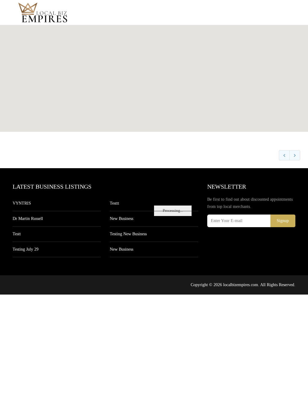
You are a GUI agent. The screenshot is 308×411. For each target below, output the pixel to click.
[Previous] (284, 155)
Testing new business (128, 234)
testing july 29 (25, 249)
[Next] (294, 155)
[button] (154, 75)
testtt (114, 203)
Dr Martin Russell (28, 218)
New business (121, 218)
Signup (283, 220)
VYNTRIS (22, 203)
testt (17, 234)
